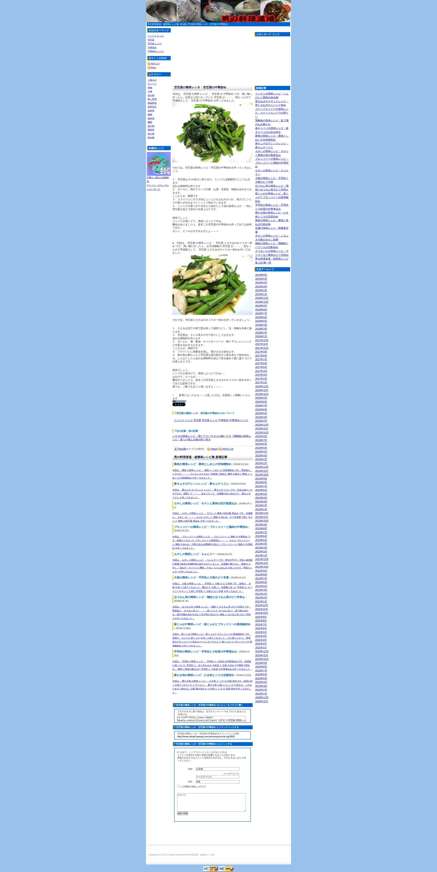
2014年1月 (261, 509)
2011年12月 (261, 605)
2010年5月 (261, 678)
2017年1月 (261, 382)
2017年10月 (262, 348)
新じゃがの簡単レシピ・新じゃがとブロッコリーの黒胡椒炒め (271, 197)
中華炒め (223, 420)
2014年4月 (261, 497)
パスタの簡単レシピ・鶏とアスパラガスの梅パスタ (201, 436)
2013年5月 (261, 540)
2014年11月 (261, 470)
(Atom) (214, 448)
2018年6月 (261, 317)
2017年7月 (261, 359)
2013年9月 (261, 524)
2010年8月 (261, 666)
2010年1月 (261, 693)
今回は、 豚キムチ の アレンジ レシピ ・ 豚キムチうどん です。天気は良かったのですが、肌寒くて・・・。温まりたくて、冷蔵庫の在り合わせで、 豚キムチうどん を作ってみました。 (212, 494)
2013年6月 (261, 536)
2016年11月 (261, 390)
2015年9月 (261, 436)
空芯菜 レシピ (210, 420)
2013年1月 (261, 555)
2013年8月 (261, 528)
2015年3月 (261, 455)
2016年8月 (261, 401)
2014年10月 (262, 474)
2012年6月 (261, 582)
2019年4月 (261, 282)
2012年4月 (261, 589)
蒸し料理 (152, 99)
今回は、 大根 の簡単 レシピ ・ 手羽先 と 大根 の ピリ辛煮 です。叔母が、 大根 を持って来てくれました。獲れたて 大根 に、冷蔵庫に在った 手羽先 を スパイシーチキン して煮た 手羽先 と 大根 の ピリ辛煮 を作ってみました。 (212, 587)
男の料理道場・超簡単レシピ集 (163, 24)
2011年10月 (261, 612)
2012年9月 (261, 570)
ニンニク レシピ (183, 420)
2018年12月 (262, 298)
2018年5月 (261, 321)
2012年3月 (261, 593)
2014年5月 (261, 494)
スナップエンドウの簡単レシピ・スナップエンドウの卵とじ (271, 113)
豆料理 (151, 110)
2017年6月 (261, 363)
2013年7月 (261, 532)
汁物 (150, 91)
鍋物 (150, 114)
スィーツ (152, 83)
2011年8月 (261, 620)
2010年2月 (261, 689)
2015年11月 (261, 428)
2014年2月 (261, 505)
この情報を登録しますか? (192, 786)
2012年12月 (262, 559)
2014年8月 (261, 482)
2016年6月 (261, 409)
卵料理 (151, 130)
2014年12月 (262, 467)
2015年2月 (261, 459)
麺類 (150, 122)
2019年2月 (261, 290)
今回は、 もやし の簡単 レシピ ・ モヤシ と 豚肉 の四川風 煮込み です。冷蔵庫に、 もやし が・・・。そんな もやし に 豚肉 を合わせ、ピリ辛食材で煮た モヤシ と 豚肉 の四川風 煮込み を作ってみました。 (212, 517)
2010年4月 (261, 682)
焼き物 (151, 95)
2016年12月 (262, 386)
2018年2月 (261, 332)
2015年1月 (261, 463)
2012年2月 (261, 597)
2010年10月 (262, 659)
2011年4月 (261, 636)
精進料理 (152, 103)
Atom (153, 67)
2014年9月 (261, 478)
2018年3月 (261, 328)
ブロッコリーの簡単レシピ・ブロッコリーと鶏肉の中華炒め (271, 162)
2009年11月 (261, 701)
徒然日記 (152, 107)
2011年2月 (261, 643)
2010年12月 (262, 651)
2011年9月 (261, 616)
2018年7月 (261, 313)
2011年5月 (261, 632)
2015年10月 (262, 432)
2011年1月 (261, 647)
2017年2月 (261, 378)
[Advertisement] (283, 62)
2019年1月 (261, 294)
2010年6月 (261, 674)
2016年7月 (261, 405)
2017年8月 (261, 355)
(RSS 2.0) (228, 448)
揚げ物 (151, 126)
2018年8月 (261, 309)
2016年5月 (261, 413)
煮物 (150, 87)
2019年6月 (261, 274)
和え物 (151, 133)
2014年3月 (261, 501)
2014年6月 (261, 490)
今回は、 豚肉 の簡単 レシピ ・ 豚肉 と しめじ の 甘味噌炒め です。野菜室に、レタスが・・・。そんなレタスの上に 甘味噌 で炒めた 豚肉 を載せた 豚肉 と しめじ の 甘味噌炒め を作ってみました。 (212, 474)
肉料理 (151, 118)
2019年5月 (261, 278)
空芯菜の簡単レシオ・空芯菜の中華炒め (208, 24)
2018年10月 (262, 301)
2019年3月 (261, 286)
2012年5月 (261, 586)
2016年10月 (262, 394)
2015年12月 (262, 424)
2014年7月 (261, 486)
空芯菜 (197, 420)
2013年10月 (262, 520)
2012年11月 (261, 563)
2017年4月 (261, 371)
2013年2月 (261, 551)
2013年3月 (261, 547)
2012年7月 (261, 578)
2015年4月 (261, 451)
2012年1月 (261, 601)
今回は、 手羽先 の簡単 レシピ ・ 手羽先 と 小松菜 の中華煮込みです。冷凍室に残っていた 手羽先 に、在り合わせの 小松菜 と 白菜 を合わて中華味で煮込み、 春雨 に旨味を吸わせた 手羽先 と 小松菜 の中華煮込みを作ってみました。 (212, 665)
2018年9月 (261, 305)
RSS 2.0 (155, 63)
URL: (191, 781)
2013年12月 (262, 513)
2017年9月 (261, 351)
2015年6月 (261, 443)
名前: (191, 769)
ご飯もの (152, 80)
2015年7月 (261, 440)
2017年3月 (261, 374)
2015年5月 (261, 447)
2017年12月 (262, 340)
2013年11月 (261, 517)
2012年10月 (262, 566)
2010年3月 (261, 686)
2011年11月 (261, 609)
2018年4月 (261, 325)
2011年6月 (261, 628)
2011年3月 (261, 639)
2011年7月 (261, 624)
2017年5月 (261, 367)
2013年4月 (261, 543)
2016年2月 (261, 420)
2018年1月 (261, 336)
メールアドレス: (231, 773)
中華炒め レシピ (238, 420)
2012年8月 (261, 574)
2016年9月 (261, 397)
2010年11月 (261, 655)
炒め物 (183, 24)
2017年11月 (261, 344)
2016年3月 (261, 417)
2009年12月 (262, 697)
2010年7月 (261, 670)
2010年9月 (261, 663)
